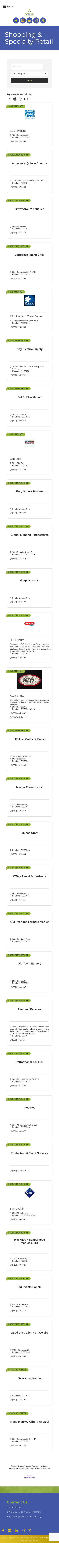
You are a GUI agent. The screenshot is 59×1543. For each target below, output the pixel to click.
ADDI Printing (18, 130)
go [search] (31, 80)
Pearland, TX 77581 (24, 1512)
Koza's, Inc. (17, 695)
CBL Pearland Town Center (26, 316)
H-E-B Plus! (17, 639)
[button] (8, 94)
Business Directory (18, 1466)
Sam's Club (17, 1208)
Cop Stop (15, 458)
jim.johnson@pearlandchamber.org (24, 1516)
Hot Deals (43, 1466)
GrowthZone (33, 1540)
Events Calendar (32, 1466)
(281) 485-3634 (13, 1507)
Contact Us (45, 1468)
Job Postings (35, 1468)
